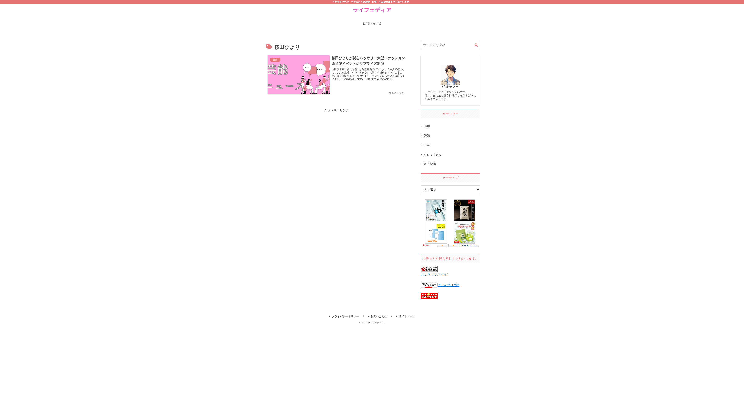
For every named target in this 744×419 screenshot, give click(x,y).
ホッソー (452, 86)
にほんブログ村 (448, 285)
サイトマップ (407, 316)
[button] (476, 45)
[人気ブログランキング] (429, 269)
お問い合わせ (379, 316)
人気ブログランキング (434, 274)
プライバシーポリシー (345, 316)
